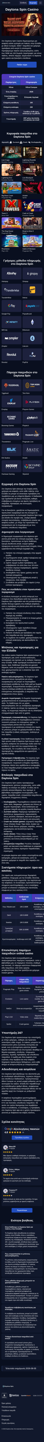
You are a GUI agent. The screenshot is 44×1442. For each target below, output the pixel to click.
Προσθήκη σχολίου (22, 1137)
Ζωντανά (16, 142)
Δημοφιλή (5, 142)
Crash (25, 142)
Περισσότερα (22, 1210)
